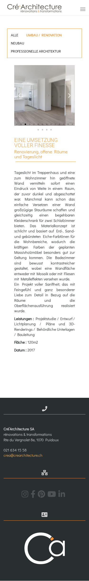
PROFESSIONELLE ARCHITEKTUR (36, 51)
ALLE (14, 35)
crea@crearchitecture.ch (23, 455)
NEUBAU (17, 43)
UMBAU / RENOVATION (44, 35)
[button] (20, 95)
